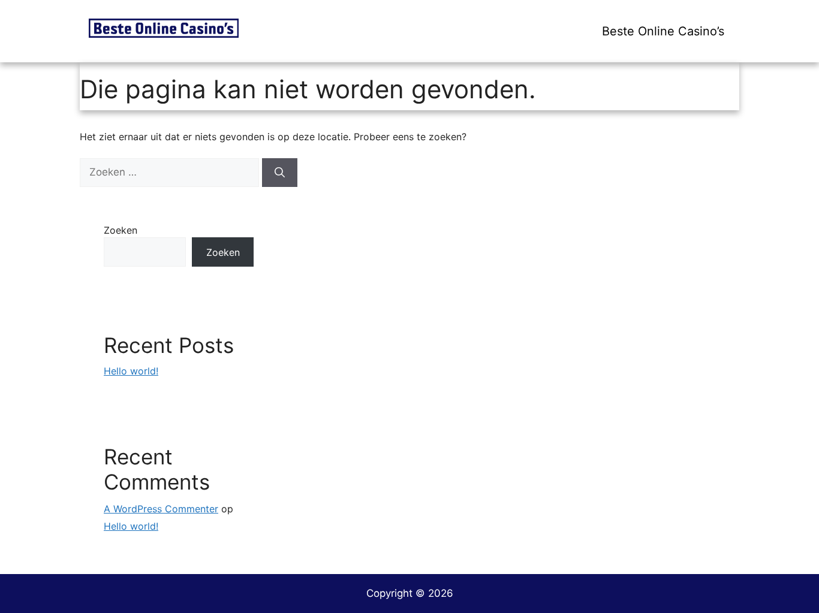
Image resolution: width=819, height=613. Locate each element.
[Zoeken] (279, 172)
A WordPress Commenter (161, 509)
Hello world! (131, 371)
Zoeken (120, 230)
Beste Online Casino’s (663, 31)
